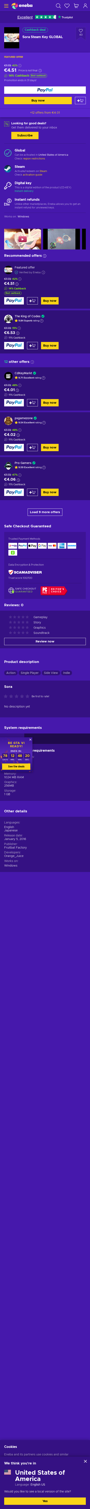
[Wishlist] (67, 6)
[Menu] (6, 6)
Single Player (30, 673)
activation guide (32, 174)
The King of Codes (27, 316)
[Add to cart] (80, 100)
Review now (45, 641)
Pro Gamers (23, 463)
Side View (51, 673)
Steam (43, 171)
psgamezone (24, 418)
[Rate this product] (18, 696)
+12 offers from (45, 112)
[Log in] (85, 6)
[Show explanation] (41, 320)
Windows (10, 865)
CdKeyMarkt (23, 373)
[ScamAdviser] (25, 572)
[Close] (85, 1461)
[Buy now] (45, 90)
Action (10, 673)
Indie (66, 673)
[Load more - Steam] (8, 169)
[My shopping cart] (76, 6)
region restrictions (34, 158)
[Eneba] (22, 6)
